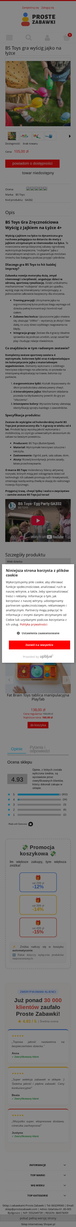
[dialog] (38, 613)
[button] (38, 633)
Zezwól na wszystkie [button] (40, 645)
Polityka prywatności (33, 624)
